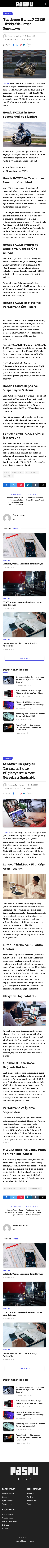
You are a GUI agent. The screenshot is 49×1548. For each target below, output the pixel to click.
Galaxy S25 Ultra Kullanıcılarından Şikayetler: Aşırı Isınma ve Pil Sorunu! (30, 679)
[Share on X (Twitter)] (17, 45)
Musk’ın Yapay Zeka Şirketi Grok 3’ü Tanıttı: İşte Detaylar (14, 1212)
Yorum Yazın (24, 658)
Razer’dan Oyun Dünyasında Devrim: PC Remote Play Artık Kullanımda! (28, 727)
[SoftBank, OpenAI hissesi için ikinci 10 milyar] (24, 545)
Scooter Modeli (32, 472)
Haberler (7, 14)
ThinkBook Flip (34, 1188)
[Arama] (45, 4)
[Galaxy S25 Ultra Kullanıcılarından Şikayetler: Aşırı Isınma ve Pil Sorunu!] (8, 680)
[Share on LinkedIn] (24, 45)
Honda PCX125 (17, 472)
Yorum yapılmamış (11, 39)
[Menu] (3, 4)
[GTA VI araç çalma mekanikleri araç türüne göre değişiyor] (24, 583)
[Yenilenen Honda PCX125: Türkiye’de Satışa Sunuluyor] (24, 64)
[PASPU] (24, 4)
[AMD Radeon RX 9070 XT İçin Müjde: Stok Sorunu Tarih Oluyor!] (8, 693)
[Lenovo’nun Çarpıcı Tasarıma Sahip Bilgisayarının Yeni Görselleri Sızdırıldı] (24, 813)
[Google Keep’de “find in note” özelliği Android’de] (24, 624)
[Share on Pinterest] (20, 45)
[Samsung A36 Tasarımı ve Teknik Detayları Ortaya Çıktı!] (8, 716)
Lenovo (6, 832)
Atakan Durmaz (18, 785)
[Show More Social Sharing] (29, 45)
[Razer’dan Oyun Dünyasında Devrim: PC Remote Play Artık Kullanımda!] (8, 727)
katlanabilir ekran (10, 1188)
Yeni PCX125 (8, 476)
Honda (6, 83)
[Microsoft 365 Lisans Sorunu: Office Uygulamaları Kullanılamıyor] (8, 705)
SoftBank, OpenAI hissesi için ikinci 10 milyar (23, 564)
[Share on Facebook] (13, 45)
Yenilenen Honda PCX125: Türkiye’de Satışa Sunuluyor (33, 1212)
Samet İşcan (17, 36)
